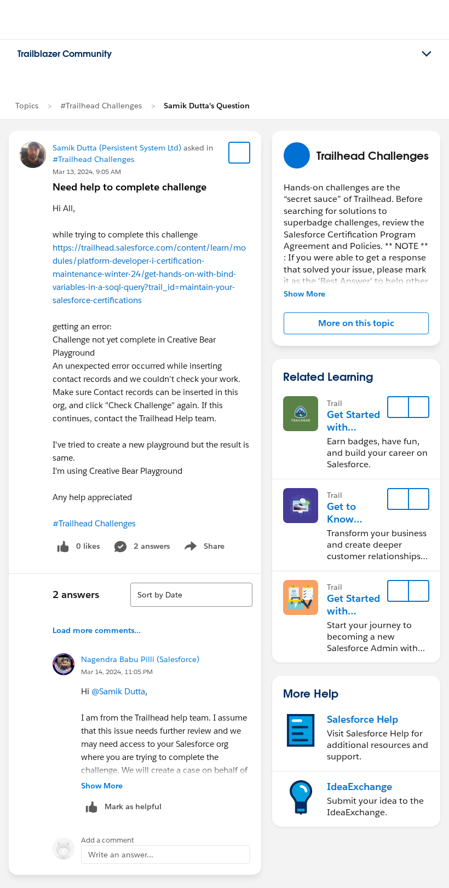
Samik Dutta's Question (207, 106)
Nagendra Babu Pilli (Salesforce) (140, 659)
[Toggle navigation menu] (426, 54)
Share (203, 548)
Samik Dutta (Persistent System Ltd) (117, 148)
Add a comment (107, 840)
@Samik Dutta (118, 691)
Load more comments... (97, 630)
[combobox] (191, 595)
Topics (26, 106)
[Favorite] (239, 152)
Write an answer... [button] (120, 855)
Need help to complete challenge (129, 187)
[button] (356, 323)
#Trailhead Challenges (101, 106)
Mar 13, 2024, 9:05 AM (87, 171)
